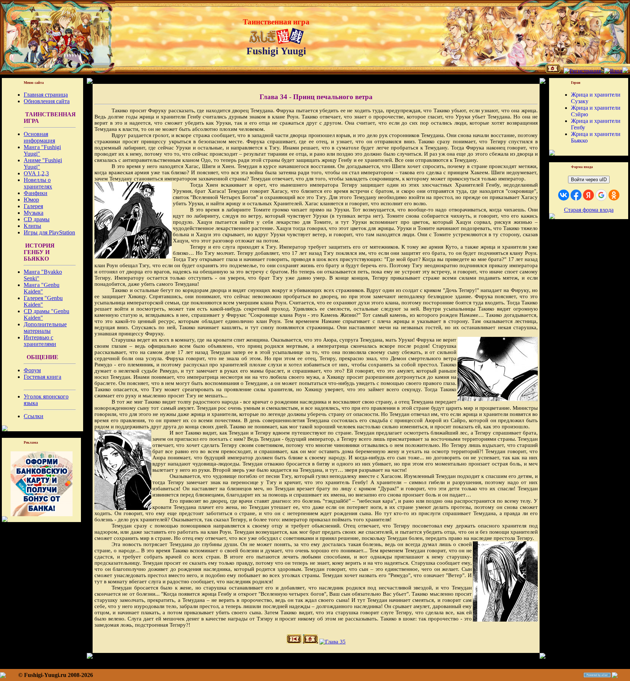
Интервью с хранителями (40, 340)
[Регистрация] (582, 71)
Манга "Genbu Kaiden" (41, 288)
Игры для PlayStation (49, 232)
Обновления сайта (47, 101)
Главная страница (46, 95)
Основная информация (39, 137)
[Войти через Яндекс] (588, 195)
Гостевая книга (42, 377)
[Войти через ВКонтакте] (563, 195)
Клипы (32, 226)
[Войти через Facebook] (576, 195)
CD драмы (37, 219)
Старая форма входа (589, 210)
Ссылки (33, 416)
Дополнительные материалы (45, 327)
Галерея (33, 206)
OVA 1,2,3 (36, 173)
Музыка (33, 213)
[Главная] (552, 71)
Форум (32, 370)
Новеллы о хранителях (38, 183)
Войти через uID (589, 179)
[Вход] (613, 71)
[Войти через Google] (601, 195)
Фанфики (35, 193)
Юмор (31, 199)
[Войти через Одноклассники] (613, 195)
